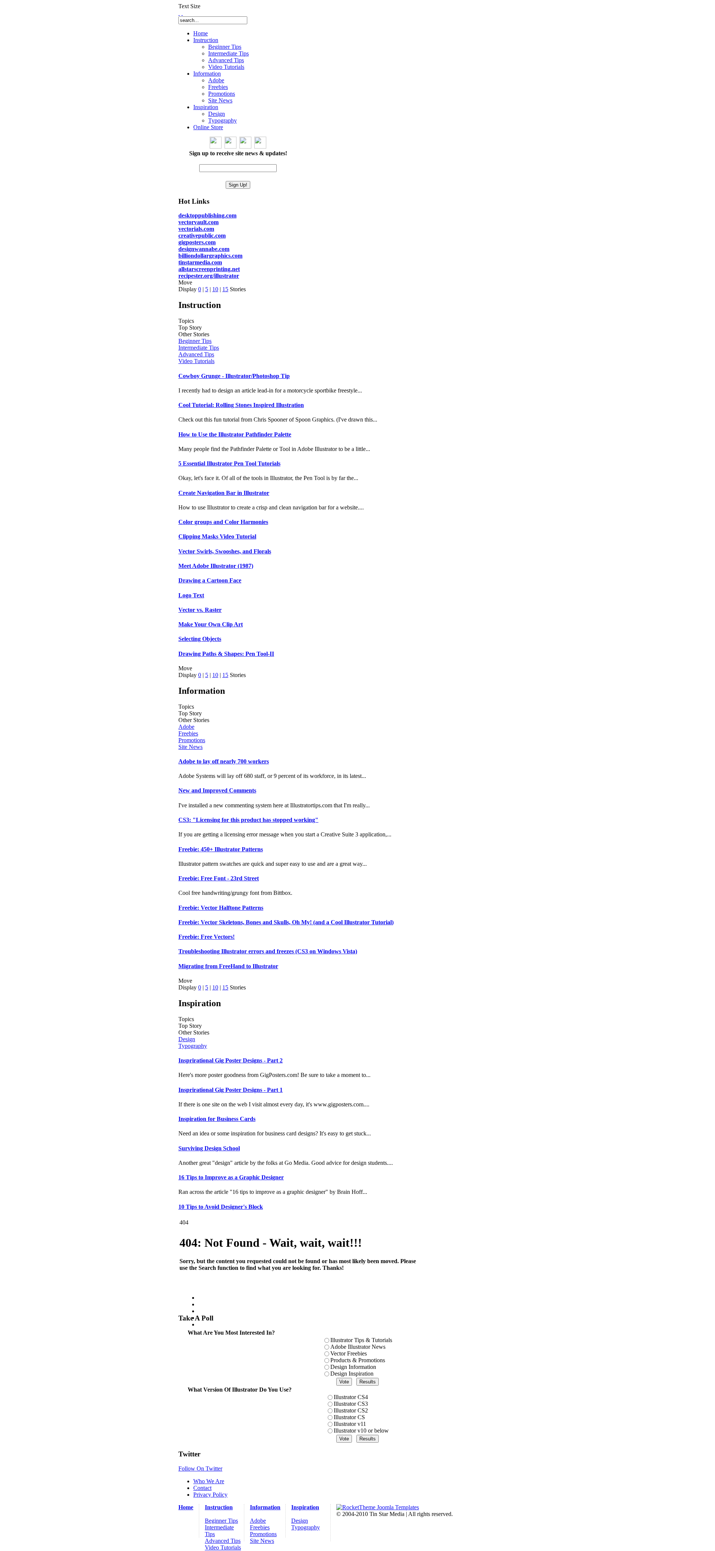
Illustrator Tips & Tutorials (361, 1340)
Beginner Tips (195, 341)
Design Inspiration (352, 1373)
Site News (190, 747)
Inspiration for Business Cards (216, 1119)
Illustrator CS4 (351, 1397)
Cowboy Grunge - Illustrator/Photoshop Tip (234, 376)
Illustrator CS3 (351, 1404)
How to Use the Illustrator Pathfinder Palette (234, 434)
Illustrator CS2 (351, 1410)
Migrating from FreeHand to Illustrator (228, 966)
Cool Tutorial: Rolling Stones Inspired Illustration (241, 405)
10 (215, 289)
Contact (202, 1488)
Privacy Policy (210, 1494)
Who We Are (208, 1481)
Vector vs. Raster (200, 610)
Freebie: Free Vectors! (206, 937)
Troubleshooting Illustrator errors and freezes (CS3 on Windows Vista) (267, 951)
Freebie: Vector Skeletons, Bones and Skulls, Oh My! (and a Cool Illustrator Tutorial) (286, 922)
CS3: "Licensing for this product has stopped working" (248, 820)
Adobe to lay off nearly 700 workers (223, 761)
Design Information (353, 1367)
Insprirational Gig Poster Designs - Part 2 (230, 1060)
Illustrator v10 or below (361, 1430)
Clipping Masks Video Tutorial (217, 536)
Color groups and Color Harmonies (223, 522)
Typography (192, 1046)
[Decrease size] (182, 13)
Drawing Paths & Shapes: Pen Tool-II (226, 654)
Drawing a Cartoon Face (209, 580)
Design (186, 1039)
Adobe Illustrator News (357, 1347)
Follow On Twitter (200, 1468)
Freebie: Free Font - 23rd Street (218, 878)
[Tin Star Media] (377, 1507)
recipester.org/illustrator (208, 276)
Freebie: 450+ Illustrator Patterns (220, 849)
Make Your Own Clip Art (210, 624)
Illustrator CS (349, 1417)
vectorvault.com (198, 222)
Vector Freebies (348, 1353)
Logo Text (191, 595)
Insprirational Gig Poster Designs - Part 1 (230, 1090)
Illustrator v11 (350, 1424)
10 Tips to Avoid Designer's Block (220, 1207)
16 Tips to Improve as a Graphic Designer (231, 1177)
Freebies (188, 733)
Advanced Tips (196, 354)
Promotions (191, 740)
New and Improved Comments (217, 790)
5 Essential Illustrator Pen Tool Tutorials (229, 463)
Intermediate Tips (198, 347)
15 (225, 289)
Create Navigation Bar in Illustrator (223, 493)
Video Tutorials (196, 361)
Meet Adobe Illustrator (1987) (215, 566)
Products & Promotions (357, 1360)
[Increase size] (179, 13)
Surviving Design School (209, 1148)
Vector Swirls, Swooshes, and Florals (224, 551)
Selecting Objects (199, 639)
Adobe (186, 727)
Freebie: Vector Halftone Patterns (220, 908)
